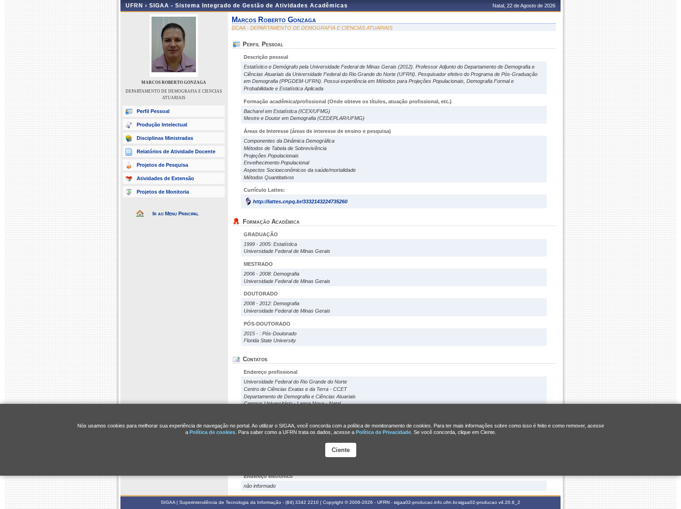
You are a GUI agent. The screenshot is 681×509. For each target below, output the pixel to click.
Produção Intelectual (162, 124)
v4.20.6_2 (509, 502)
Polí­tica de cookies (212, 432)
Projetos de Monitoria (163, 192)
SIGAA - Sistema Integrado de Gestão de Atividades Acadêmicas (248, 5)
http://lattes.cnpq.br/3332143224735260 (300, 201)
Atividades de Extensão (165, 178)
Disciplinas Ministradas (165, 138)
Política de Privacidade (383, 432)
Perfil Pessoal (153, 111)
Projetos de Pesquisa (162, 165)
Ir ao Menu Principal (175, 213)
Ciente (341, 449)
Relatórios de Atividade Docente (176, 151)
